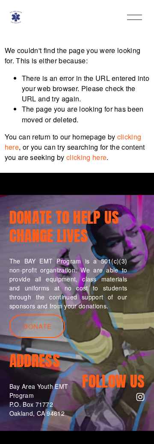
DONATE (37, 326)
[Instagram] (140, 397)
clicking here (86, 157)
